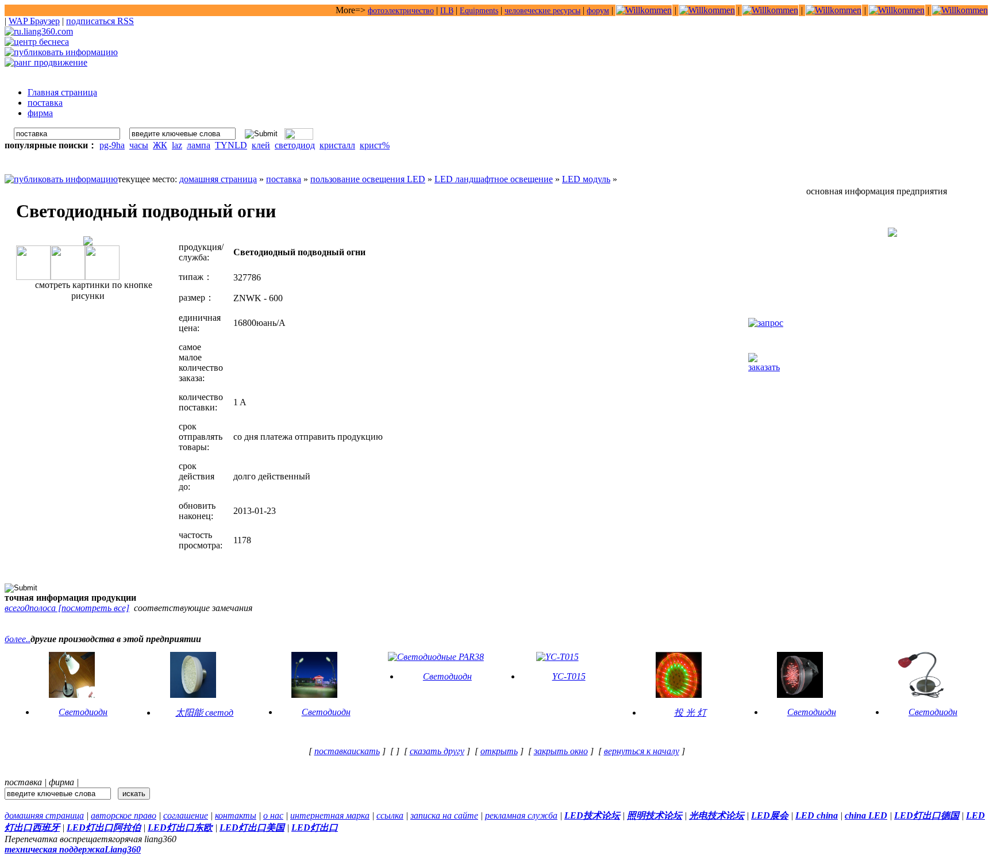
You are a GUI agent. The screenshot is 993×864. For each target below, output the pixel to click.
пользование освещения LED (367, 179)
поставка (283, 179)
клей (261, 145)
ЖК (160, 145)
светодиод (295, 145)
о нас (273, 815)
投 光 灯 (690, 712)
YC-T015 (569, 676)
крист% (375, 145)
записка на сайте (444, 815)
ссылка (389, 815)
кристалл (337, 145)
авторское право (123, 815)
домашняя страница (218, 179)
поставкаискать (347, 751)
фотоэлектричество (401, 10)
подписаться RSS (100, 21)
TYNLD (231, 145)
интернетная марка (330, 815)
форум (598, 10)
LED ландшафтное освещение (493, 179)
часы (138, 145)
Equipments (479, 10)
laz (177, 145)
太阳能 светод (204, 712)
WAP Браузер (34, 21)
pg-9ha (112, 145)
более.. (17, 639)
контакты (235, 815)
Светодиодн (83, 712)
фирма (61, 782)
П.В (446, 10)
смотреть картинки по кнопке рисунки (92, 290)
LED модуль (586, 179)
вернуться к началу (641, 751)
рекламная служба (521, 815)
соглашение (185, 815)
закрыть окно (561, 751)
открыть (499, 751)
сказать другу (437, 751)
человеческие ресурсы (542, 10)
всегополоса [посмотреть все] (67, 608)
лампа (198, 145)
